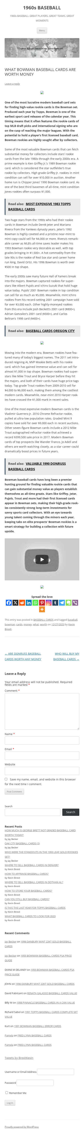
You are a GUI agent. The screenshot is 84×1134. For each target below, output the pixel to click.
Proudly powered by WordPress (22, 1127)
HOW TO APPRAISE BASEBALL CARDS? (27, 873)
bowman (10, 624)
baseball (72, 619)
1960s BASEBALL (42, 8)
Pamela (9, 1035)
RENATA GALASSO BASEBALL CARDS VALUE (52, 993)
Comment (12, 690)
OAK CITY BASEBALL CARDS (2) (22, 843)
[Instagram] (49, 603)
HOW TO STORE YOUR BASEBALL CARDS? (28, 890)
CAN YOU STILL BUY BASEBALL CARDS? (27, 899)
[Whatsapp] (35, 603)
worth (43, 624)
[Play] (42, 559)
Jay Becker (10, 941)
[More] (42, 609)
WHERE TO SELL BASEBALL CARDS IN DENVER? (32, 865)
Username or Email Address (21, 1072)
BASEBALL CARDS (43, 619)
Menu (42, 30)
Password (10, 1083)
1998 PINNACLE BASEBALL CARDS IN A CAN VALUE (46, 1002)
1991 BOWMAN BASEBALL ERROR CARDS (37, 1026)
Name (10, 734)
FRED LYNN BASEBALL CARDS (35, 1035)
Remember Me (17, 1093)
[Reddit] (22, 603)
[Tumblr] (55, 603)
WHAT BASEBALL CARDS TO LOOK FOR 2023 (30, 916)
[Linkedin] (29, 603)
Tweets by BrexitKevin (19, 1058)
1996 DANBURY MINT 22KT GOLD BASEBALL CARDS (44, 984)
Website (10, 764)
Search (9, 806)
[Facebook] (9, 603)
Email (9, 749)
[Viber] (75, 603)
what (36, 624)
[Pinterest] (42, 603)
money (28, 624)
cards (19, 624)
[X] (15, 603)
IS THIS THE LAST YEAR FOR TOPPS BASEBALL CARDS (35, 908)
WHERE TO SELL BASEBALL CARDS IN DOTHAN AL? (34, 882)
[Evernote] (68, 603)
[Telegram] (62, 603)
